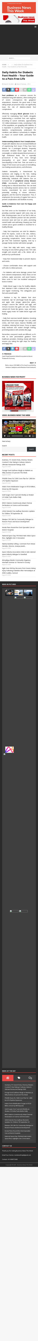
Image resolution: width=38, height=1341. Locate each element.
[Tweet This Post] (8, 90)
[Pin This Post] (17, 90)
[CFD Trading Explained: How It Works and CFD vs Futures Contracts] (9, 593)
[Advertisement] (19, 42)
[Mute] (30, 436)
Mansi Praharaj (21, 84)
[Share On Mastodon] (33, 90)
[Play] (5, 436)
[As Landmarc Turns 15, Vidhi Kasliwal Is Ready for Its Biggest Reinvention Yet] (23, 988)
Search (4, 446)
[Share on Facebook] (4, 90)
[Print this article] (25, 90)
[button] (35, 26)
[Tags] (19, 1078)
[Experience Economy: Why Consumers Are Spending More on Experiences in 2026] (28, 593)
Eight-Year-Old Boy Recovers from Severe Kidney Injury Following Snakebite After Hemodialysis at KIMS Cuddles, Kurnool (19, 570)
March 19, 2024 (8, 84)
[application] (19, 428)
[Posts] (7, 1078)
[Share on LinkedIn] (12, 90)
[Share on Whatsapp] (29, 90)
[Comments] (30, 1078)
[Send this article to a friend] (21, 90)
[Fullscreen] (33, 436)
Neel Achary (6, 441)
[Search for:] (19, 58)
